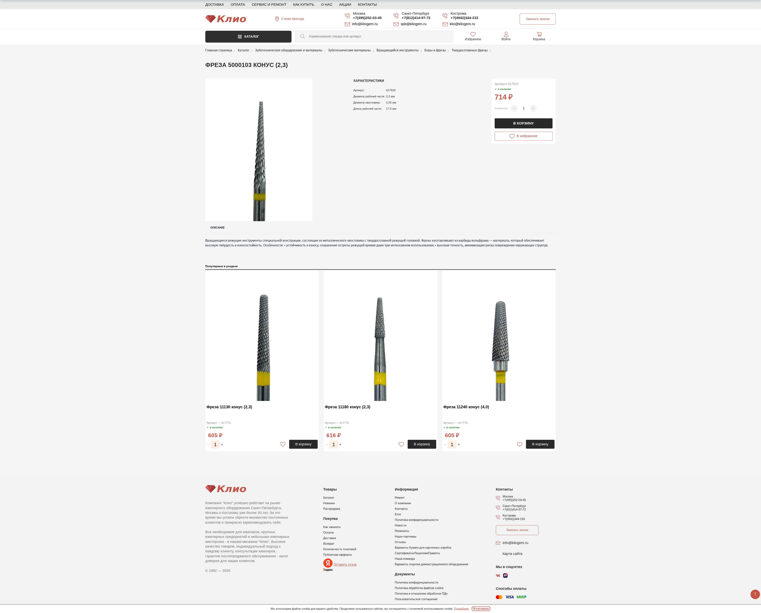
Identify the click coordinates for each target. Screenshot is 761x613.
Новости (400, 525)
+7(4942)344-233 (464, 18)
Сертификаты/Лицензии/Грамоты (417, 553)
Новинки (329, 503)
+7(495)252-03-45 (367, 18)
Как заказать (332, 527)
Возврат (328, 543)
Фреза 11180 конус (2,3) (347, 407)
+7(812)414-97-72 (416, 18)
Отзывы (400, 542)
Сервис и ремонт (269, 5)
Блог (398, 514)
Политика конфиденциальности (416, 519)
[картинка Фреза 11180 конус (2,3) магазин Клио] (380, 336)
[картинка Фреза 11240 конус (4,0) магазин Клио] (498, 336)
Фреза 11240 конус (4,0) (466, 407)
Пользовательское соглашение (416, 599)
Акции (345, 5)
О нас (326, 5)
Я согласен (481, 608)
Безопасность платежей (339, 549)
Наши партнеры (405, 536)
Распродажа (331, 508)
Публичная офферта (337, 554)
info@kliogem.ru (515, 543)
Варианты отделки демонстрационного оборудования (431, 564)
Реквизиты (402, 531)
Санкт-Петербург (416, 13)
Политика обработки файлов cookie (419, 588)
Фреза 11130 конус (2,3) (229, 407)
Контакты (367, 5)
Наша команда (405, 558)
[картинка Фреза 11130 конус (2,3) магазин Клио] (262, 336)
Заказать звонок (517, 530)
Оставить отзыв (345, 564)
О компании (403, 503)
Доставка (214, 5)
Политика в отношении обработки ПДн (421, 593)
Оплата (238, 5)
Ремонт (400, 497)
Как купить (303, 5)
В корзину (523, 123)
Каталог (251, 36)
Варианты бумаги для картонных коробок (423, 547)
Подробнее (461, 608)
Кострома (458, 13)
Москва (359, 13)
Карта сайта (512, 554)
